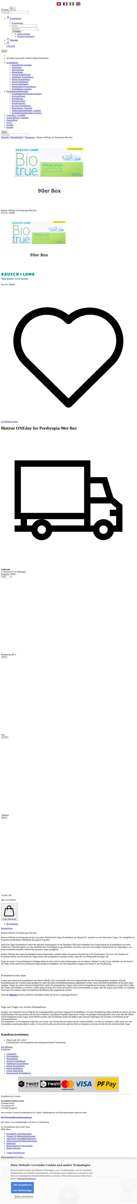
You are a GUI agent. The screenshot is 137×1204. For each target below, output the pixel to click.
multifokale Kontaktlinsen (23, 77)
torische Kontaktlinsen (21, 74)
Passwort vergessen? (26, 36)
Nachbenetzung (18, 103)
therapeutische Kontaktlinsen (24, 86)
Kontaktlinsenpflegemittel (17, 91)
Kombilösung (17, 98)
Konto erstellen (23, 34)
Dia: (3, 735)
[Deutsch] (59, 4)
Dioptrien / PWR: (8, 574)
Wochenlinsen (18, 70)
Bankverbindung (13, 1148)
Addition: (5, 815)
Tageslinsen (17, 67)
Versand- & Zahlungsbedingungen (20, 1136)
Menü (4, 51)
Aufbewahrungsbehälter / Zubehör (26, 110)
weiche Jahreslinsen (20, 84)
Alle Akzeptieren (22, 1185)
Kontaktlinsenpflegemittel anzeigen (26, 94)
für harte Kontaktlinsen (21, 106)
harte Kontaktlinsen (20, 82)
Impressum (11, 1143)
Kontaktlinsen (12, 62)
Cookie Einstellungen (15, 1153)
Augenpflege (11, 120)
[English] (78, 4)
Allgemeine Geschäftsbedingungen (21, 1138)
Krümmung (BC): (8, 654)
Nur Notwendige (22, 1190)
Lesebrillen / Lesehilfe (15, 115)
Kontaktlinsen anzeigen (22, 65)
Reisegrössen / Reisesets (22, 108)
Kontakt (9, 125)
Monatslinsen (17, 72)
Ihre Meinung (7, 1047)
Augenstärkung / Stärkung (17, 118)
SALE (9, 122)
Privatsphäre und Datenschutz (19, 1134)
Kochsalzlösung (18, 96)
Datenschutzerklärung (26, 1179)
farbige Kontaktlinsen (21, 79)
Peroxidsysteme (18, 101)
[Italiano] (72, 4)
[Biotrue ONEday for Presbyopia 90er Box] (38, 268)
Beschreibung (12, 924)
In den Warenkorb (9, 919)
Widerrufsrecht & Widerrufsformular (21, 1141)
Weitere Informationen (23, 1196)
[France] (65, 4)
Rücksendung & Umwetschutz (19, 1146)
